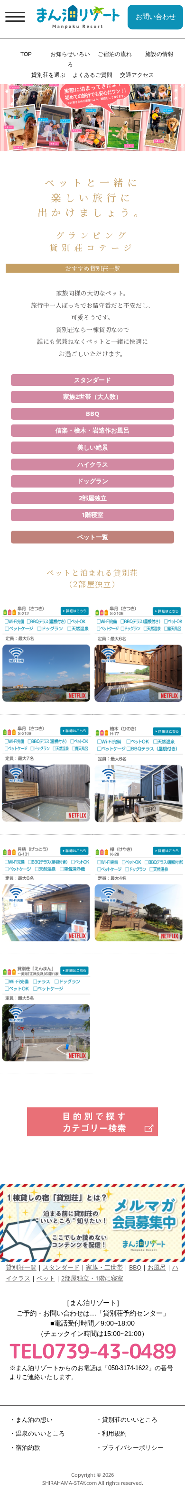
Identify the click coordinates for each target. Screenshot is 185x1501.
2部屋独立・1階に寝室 (92, 1278)
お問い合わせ (156, 16)
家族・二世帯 (104, 1267)
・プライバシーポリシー (130, 1447)
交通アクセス (137, 75)
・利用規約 (111, 1433)
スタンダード (92, 380)
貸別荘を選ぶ (48, 75)
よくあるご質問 (92, 75)
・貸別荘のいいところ (126, 1419)
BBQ (92, 413)
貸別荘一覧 (21, 1267)
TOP (26, 54)
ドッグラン (92, 481)
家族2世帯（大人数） (92, 396)
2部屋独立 (93, 498)
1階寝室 (92, 514)
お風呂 (157, 1267)
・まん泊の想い (30, 1419)
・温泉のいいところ (37, 1433)
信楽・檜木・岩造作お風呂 (93, 430)
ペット (46, 1278)
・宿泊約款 (24, 1447)
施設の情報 (159, 54)
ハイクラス (92, 464)
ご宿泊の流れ (115, 54)
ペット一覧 (92, 537)
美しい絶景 (92, 447)
